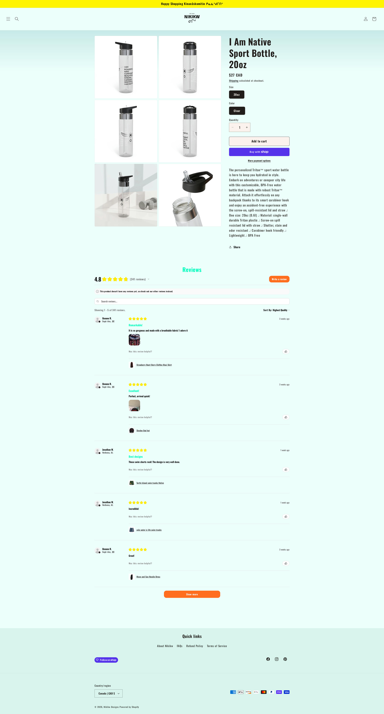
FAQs (180, 646)
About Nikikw (165, 646)
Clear (237, 111)
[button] (8, 19)
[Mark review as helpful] (286, 351)
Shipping (233, 80)
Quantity (233, 120)
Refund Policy (194, 646)
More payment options (259, 160)
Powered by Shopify (129, 706)
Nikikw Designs (111, 706)
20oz (237, 94)
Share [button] (237, 247)
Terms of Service (217, 646)
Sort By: (267, 310)
